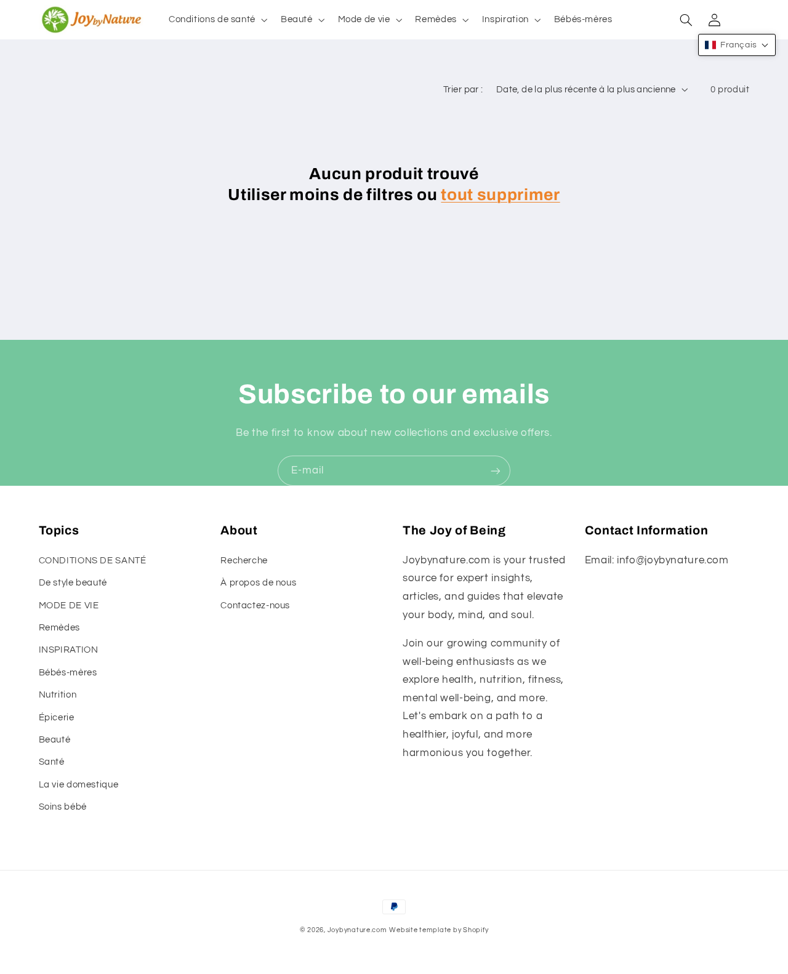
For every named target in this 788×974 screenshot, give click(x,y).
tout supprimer (500, 195)
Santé (52, 762)
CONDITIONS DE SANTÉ (93, 560)
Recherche (244, 560)
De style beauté (73, 582)
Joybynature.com (357, 930)
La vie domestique (79, 784)
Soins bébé (63, 806)
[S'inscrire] (495, 471)
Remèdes (59, 627)
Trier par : (463, 89)
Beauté (55, 739)
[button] (217, 19)
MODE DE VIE (69, 605)
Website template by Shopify (438, 930)
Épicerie (56, 717)
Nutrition (58, 694)
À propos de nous (258, 582)
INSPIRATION (68, 649)
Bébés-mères (68, 672)
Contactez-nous (255, 605)
